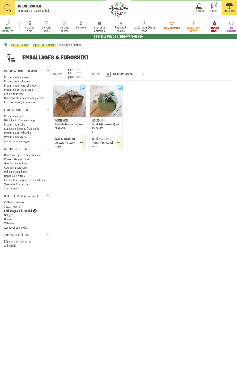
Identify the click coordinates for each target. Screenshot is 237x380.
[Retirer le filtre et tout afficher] (35, 211)
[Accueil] (5, 44)
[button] (24, 8)
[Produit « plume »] (83, 88)
